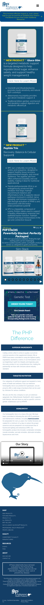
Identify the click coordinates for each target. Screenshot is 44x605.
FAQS (4, 549)
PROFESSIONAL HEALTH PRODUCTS (13, 527)
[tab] (5, 280)
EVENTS (4, 546)
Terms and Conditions (27, 600)
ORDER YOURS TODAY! (22, 304)
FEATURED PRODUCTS (9, 516)
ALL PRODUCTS (7, 520)
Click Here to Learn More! (22, 80)
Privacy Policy (24, 602)
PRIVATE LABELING (7, 530)
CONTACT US (6, 558)
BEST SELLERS (6, 522)
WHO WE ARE (6, 556)
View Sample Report (22, 310)
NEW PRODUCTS (7, 513)
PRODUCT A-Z (6, 518)
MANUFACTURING (7, 539)
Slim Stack (22, 249)
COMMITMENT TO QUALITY (10, 537)
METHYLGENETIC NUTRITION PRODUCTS (14, 525)
